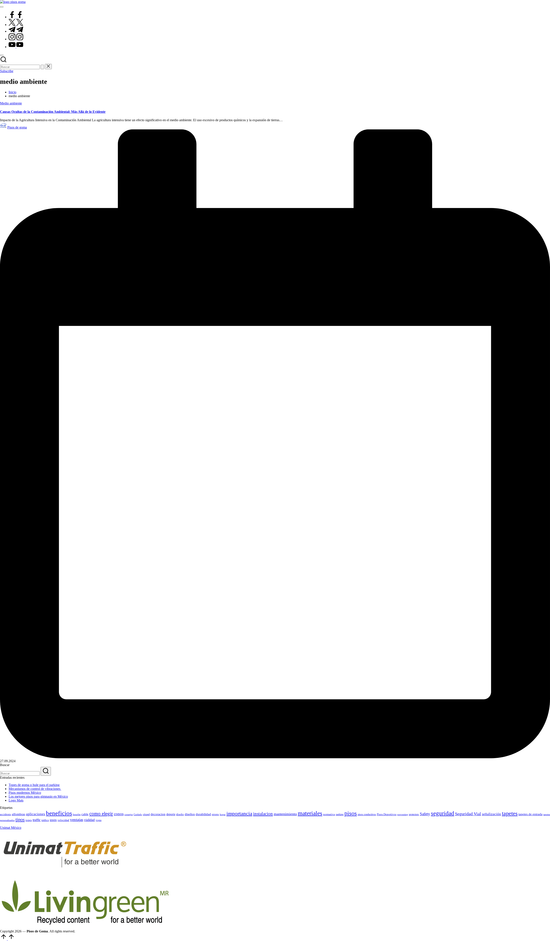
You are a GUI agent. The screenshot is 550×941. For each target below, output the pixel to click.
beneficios (59, 813)
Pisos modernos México (25, 792)
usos (53, 820)
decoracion (158, 814)
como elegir (101, 813)
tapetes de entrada (530, 814)
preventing (402, 814)
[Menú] (1, 7)
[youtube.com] (16, 47)
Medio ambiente (11, 103)
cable (85, 814)
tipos (20, 819)
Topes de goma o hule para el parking (34, 785)
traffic (37, 820)
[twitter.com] (16, 24)
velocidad (63, 820)
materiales (310, 813)
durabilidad (203, 814)
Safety (425, 814)
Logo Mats (16, 800)
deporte (170, 814)
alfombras (18, 814)
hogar (223, 814)
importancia (239, 813)
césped (146, 814)
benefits (77, 814)
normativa (329, 814)
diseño (180, 814)
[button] (42, 67)
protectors (414, 814)
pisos (350, 813)
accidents (5, 814)
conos (119, 814)
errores (215, 814)
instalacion (263, 813)
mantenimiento (285, 814)
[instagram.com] (16, 39)
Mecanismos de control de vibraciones (35, 789)
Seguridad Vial (468, 813)
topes (29, 820)
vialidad (89, 820)
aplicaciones (35, 814)
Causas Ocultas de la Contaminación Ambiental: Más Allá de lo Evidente (52, 111)
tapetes (510, 813)
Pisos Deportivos (386, 814)
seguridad (442, 813)
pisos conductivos (367, 814)
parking (340, 814)
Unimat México (10, 827)
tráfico (45, 820)
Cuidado (138, 814)
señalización (491, 814)
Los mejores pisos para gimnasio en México (38, 796)
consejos (128, 814)
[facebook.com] (16, 17)
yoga (98, 820)
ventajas (76, 819)
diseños (190, 814)
